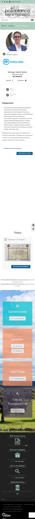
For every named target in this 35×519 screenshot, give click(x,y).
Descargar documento (20, 266)
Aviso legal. (13, 509)
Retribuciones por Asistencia (12, 148)
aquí (26, 445)
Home (4, 26)
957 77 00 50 (16, 2)
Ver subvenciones (19, 318)
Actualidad (19, 351)
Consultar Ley (19, 410)
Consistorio (11, 26)
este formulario (19, 461)
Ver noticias (18, 346)
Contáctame (20, 80)
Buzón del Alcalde (24, 153)
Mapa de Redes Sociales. (14, 511)
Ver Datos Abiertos (18, 378)
